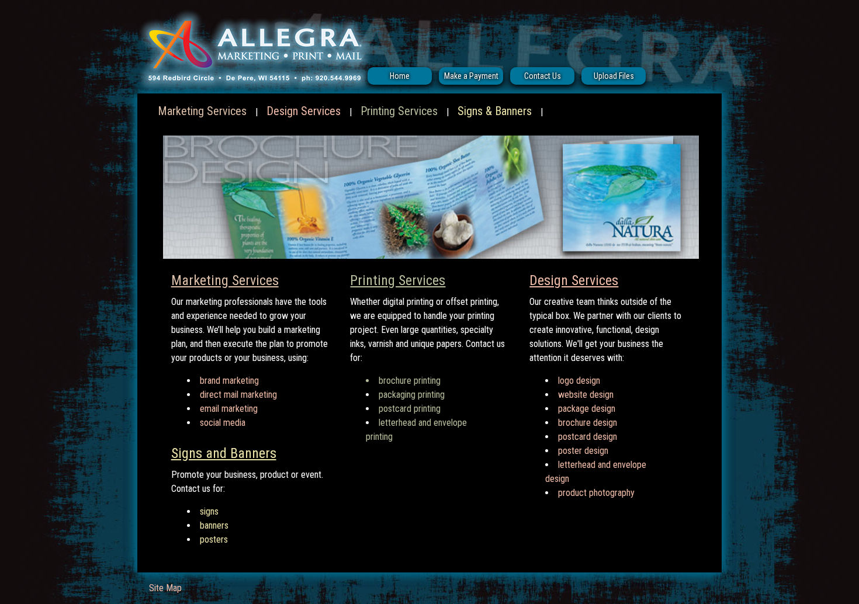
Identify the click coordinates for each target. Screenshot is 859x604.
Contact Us (542, 76)
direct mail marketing (238, 394)
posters (214, 539)
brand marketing (229, 380)
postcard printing (410, 408)
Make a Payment (471, 76)
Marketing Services (202, 111)
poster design (583, 450)
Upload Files (614, 76)
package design (586, 408)
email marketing (229, 408)
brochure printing (410, 380)
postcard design (587, 436)
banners (214, 525)
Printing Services (399, 111)
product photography (596, 492)
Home (400, 76)
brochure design (587, 422)
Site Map (165, 587)
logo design (579, 380)
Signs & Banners (495, 111)
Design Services (303, 111)
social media (222, 422)
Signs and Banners (223, 453)
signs (209, 511)
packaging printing (412, 394)
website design (586, 394)
